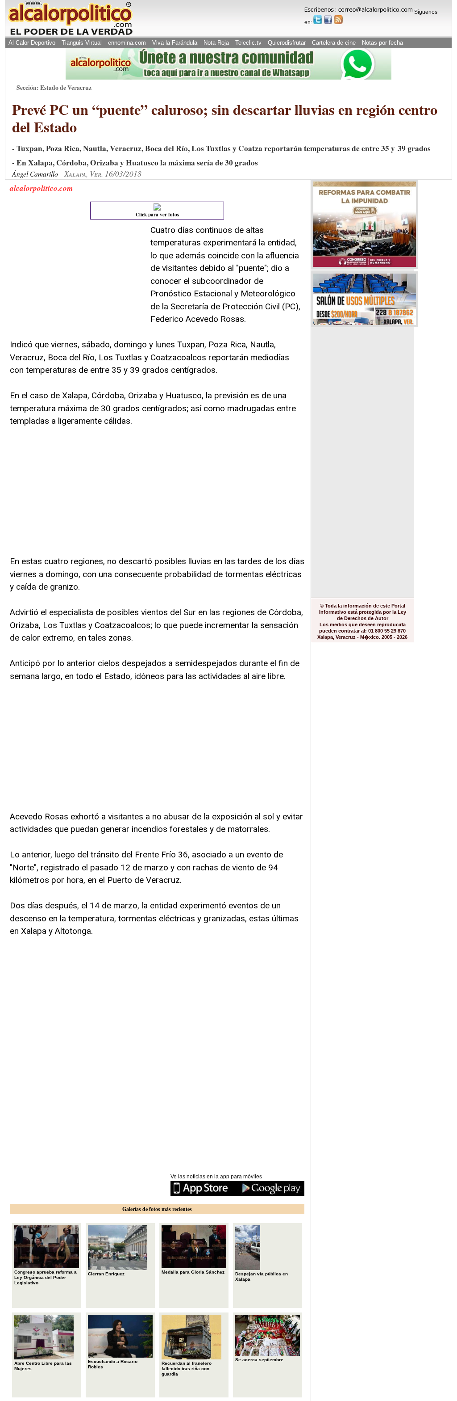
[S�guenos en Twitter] (317, 19)
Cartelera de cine (334, 42)
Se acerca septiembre (259, 1359)
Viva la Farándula (174, 42)
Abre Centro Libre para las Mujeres (43, 1366)
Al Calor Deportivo (31, 42)
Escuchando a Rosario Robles (112, 1364)
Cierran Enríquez (106, 1273)
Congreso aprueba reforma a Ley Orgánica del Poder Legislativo (45, 1277)
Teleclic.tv (248, 42)
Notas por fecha (382, 42)
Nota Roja (216, 42)
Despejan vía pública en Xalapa (261, 1276)
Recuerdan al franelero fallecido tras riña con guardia (187, 1368)
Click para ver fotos (157, 214)
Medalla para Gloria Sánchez (193, 1272)
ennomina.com (127, 42)
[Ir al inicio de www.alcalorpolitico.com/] (70, 34)
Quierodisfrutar (287, 42)
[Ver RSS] (338, 19)
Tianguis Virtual (82, 42)
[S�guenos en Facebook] (328, 19)
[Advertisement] (77, 280)
